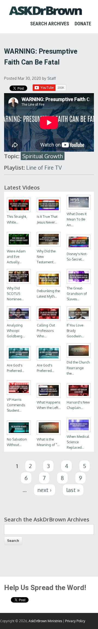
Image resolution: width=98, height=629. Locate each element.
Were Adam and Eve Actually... (16, 256)
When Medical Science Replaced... (78, 442)
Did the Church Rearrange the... (78, 367)
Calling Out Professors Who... (46, 330)
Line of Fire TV (44, 167)
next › (44, 489)
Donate (83, 23)
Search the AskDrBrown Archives (46, 519)
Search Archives (49, 23)
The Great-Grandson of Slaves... (77, 293)
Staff (51, 78)
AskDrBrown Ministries (45, 621)
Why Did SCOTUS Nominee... (15, 293)
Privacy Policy (75, 621)
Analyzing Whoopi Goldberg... (16, 330)
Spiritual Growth (42, 156)
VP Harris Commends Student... (16, 405)
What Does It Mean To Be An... (77, 219)
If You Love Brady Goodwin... (75, 330)
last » (73, 489)
